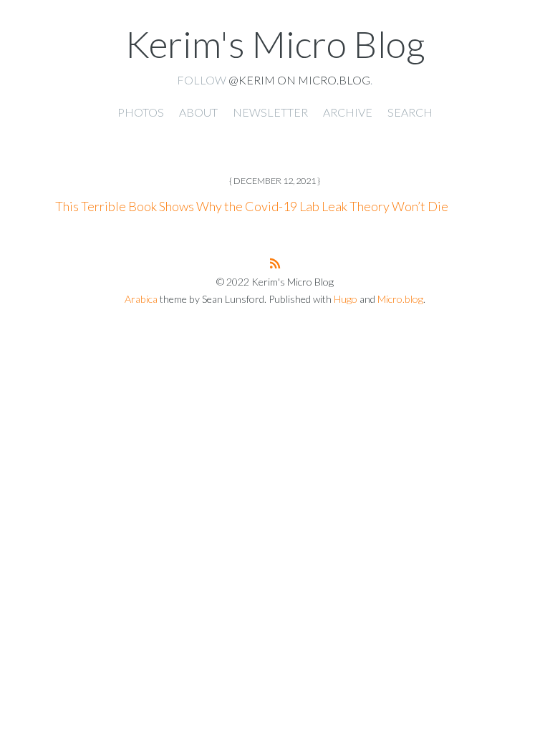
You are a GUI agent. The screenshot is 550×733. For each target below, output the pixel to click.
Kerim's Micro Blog (275, 43)
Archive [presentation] (347, 112)
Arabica (141, 299)
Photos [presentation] (140, 112)
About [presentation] (198, 112)
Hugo (345, 299)
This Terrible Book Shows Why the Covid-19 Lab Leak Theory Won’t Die (251, 206)
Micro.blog (400, 299)
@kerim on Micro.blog (299, 80)
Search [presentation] (410, 112)
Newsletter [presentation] (270, 112)
